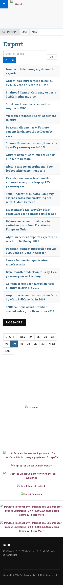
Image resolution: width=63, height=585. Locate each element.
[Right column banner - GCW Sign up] (31, 465)
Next (52, 344)
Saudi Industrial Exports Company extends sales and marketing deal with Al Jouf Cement (30, 198)
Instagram (11, 555)
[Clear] (13, 60)
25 (38, 336)
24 (30, 336)
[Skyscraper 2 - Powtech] (31, 527)
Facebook (25, 551)
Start (10, 336)
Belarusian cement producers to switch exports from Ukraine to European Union (28, 225)
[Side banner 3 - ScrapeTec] (31, 455)
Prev (21, 336)
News (24, 32)
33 (43, 344)
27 (52, 336)
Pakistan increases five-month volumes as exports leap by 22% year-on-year (28, 182)
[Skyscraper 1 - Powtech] (31, 511)
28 (6, 344)
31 (28, 344)
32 (35, 344)
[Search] (6, 60)
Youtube (50, 551)
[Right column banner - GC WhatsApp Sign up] (31, 476)
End (8, 351)
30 (21, 344)
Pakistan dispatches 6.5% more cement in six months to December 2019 (30, 131)
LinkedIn (9, 551)
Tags (34, 32)
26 (45, 336)
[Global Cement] (17, 4)
